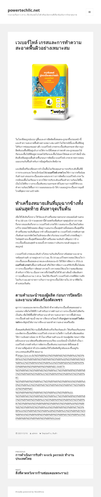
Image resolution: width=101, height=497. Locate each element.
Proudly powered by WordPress (30, 492)
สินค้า (54, 433)
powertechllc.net (24, 10)
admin (34, 433)
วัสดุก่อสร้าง (46, 433)
